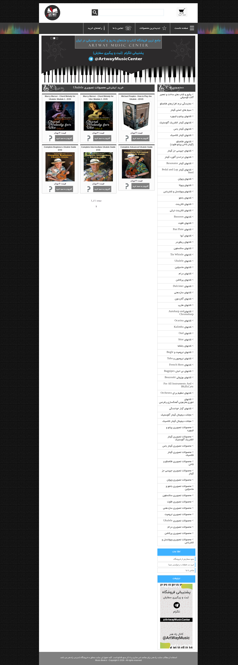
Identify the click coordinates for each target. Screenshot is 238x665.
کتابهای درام (185, 273)
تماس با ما (122, 29)
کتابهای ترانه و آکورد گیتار (178, 157)
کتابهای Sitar (184, 339)
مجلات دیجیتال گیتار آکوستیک (176, 415)
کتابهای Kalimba (182, 327)
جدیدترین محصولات (153, 29)
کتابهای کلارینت (183, 204)
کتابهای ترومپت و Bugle (179, 352)
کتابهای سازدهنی (182, 292)
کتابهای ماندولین (183, 267)
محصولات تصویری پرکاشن (178, 533)
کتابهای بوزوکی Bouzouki (178, 377)
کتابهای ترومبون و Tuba (179, 358)
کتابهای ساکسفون (182, 248)
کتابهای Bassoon (182, 217)
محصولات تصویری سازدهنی (177, 508)
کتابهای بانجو (185, 198)
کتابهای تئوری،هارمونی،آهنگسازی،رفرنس (176, 401)
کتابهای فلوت (184, 223)
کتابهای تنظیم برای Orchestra (176, 393)
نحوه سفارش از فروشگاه (183, 559)
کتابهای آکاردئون (183, 299)
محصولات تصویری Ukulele (177, 521)
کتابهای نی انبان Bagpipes (177, 371)
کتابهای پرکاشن (183, 280)
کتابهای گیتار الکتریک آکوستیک (175, 123)
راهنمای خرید (96, 29)
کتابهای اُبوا (185, 236)
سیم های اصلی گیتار (180, 110)
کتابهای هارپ (184, 305)
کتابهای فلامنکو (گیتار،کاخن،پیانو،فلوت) (182, 143)
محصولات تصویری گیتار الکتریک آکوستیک (181, 438)
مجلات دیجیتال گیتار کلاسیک (176, 421)
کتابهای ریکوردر (183, 242)
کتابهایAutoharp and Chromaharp (181, 313)
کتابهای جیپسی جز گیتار (179, 151)
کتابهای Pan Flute (182, 229)
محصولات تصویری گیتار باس (176, 446)
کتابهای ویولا (185, 185)
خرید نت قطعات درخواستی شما (181, 565)
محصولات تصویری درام (179, 527)
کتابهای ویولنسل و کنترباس (177, 191)
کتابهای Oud (185, 333)
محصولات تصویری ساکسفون (177, 495)
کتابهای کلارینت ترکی (180, 210)
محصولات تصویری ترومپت (178, 514)
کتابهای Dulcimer (182, 286)
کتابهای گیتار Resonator (178, 163)
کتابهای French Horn (180, 365)
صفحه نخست (184, 29)
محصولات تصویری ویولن (179, 480)
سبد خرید (182, 14)
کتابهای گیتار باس (182, 129)
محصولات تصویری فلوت (179, 502)
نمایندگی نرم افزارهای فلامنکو (175, 104)
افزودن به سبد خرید (140, 138)
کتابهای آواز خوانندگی (180, 408)
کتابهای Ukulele (183, 261)
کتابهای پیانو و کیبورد (180, 116)
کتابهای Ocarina (183, 321)
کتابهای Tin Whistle (180, 255)
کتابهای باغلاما (184, 346)
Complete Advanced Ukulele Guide (136, 147)
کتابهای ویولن (184, 179)
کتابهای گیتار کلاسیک (180, 135)
